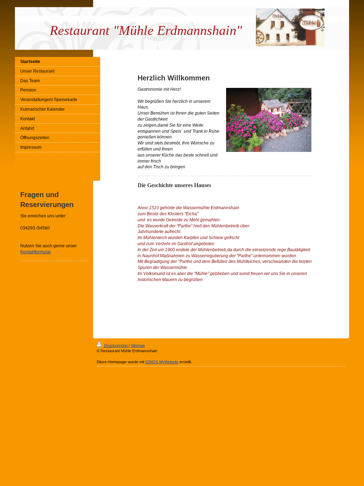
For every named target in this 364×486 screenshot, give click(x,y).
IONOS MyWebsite (161, 362)
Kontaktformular (35, 251)
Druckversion (116, 345)
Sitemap (138, 345)
